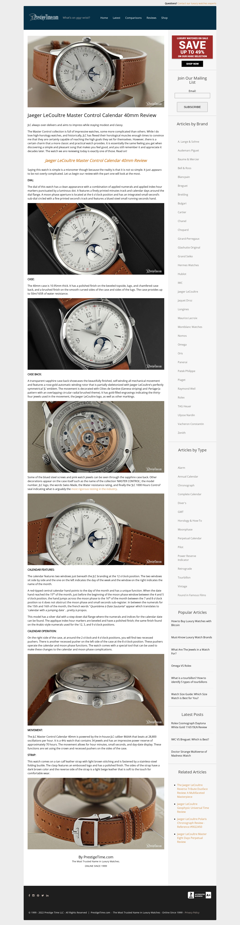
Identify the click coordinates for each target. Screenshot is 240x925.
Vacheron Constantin (191, 424)
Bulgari (182, 203)
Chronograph (186, 485)
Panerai (182, 362)
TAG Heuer (184, 406)
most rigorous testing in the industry (94, 489)
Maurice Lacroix (187, 318)
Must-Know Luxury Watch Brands (191, 637)
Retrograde (185, 568)
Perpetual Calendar (190, 538)
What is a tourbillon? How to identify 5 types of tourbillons (189, 680)
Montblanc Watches (190, 327)
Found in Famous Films (192, 595)
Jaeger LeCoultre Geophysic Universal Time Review (193, 808)
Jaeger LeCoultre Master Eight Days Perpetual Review (192, 838)
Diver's (182, 503)
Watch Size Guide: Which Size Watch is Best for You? (189, 696)
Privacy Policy (192, 912)
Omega (182, 344)
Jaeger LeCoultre (188, 291)
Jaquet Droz (185, 300)
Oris (180, 353)
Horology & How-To (190, 520)
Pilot (180, 547)
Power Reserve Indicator (187, 558)
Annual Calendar (188, 476)
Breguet (183, 186)
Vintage (182, 586)
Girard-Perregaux (188, 238)
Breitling (183, 194)
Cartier (182, 212)
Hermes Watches (188, 265)
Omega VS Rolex (181, 666)
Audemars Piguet (188, 150)
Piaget (181, 380)
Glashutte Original (189, 247)
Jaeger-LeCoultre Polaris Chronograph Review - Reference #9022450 (192, 823)
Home (104, 18)
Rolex (181, 397)
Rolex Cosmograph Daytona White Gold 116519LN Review (189, 725)
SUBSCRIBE (192, 107)
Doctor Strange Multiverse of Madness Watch (189, 753)
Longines (183, 309)
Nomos (182, 336)
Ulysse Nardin (186, 415)
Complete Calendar (189, 494)
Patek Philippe (186, 371)
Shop (164, 18)
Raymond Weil (186, 388)
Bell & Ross (184, 168)
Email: (192, 91)
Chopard (183, 230)
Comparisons (133, 18)
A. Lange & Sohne (188, 141)
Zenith (182, 433)
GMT (181, 512)
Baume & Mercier (188, 159)
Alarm (181, 468)
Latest (116, 18)
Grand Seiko (185, 256)
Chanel (182, 221)
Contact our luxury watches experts (197, 3)
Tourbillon (184, 577)
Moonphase (185, 529)
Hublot (182, 274)
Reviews (151, 18)
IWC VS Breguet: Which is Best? (190, 739)
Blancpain (184, 177)
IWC (180, 283)
